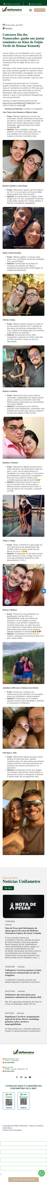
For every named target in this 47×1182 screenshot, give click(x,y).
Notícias (8, 28)
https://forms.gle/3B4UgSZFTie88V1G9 (19, 103)
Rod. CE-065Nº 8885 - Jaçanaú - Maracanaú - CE (16, 1068)
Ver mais (8, 888)
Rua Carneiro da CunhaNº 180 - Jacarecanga (12, 1059)
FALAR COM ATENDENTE (23, 1179)
